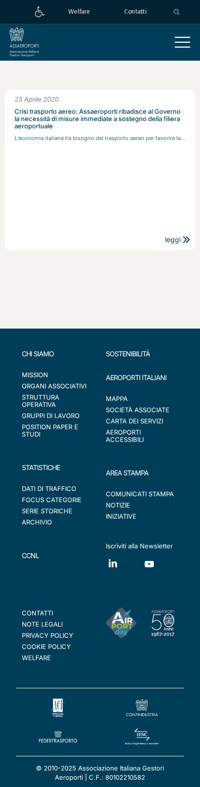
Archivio (37, 522)
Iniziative (121, 516)
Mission (35, 375)
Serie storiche (47, 511)
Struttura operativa (40, 400)
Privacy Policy (47, 635)
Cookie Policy (46, 646)
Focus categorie (52, 500)
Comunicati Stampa (140, 494)
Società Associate (137, 410)
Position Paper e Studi (50, 430)
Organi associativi (54, 386)
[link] (40, 12)
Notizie (118, 505)
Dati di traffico (49, 488)
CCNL (30, 555)
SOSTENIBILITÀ (128, 354)
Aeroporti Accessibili (125, 435)
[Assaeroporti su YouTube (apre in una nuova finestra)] (160, 571)
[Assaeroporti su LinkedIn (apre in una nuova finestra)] (124, 570)
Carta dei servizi (134, 421)
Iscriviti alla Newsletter (139, 546)
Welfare (36, 658)
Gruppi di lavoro (51, 416)
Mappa (117, 398)
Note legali (42, 624)
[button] (182, 42)
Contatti (37, 613)
